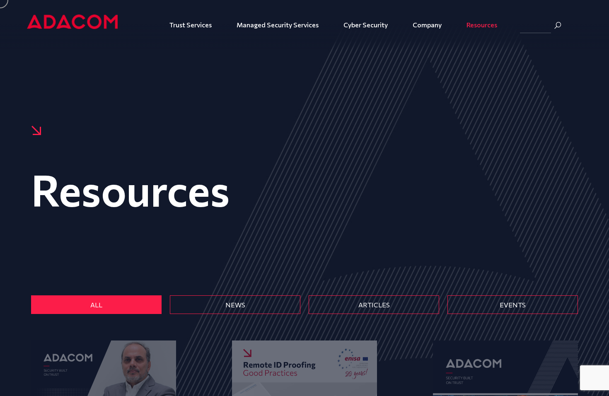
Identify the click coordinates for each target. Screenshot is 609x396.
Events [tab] (513, 305)
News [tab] (235, 305)
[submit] (557, 25)
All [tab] (96, 305)
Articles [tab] (374, 305)
